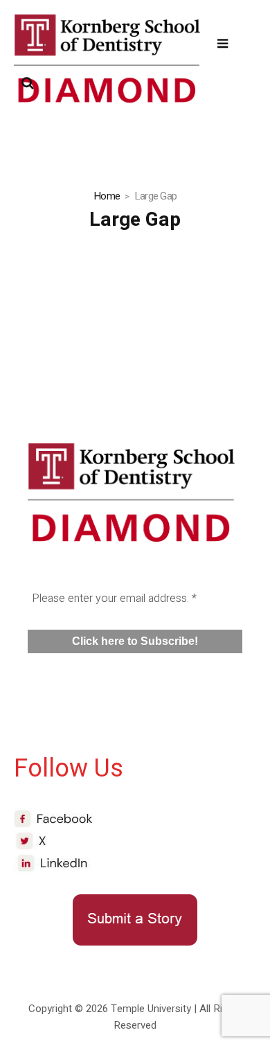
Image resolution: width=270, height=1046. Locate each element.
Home (106, 196)
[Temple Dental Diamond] (107, 63)
